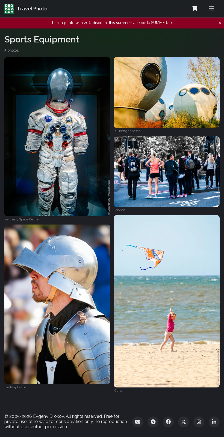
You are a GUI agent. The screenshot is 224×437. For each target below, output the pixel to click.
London (119, 210)
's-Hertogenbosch (127, 131)
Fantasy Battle (15, 387)
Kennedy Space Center (22, 219)
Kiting (118, 391)
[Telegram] (153, 421)
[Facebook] (168, 421)
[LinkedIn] (214, 421)
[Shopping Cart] (194, 9)
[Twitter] (183, 421)
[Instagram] (198, 421)
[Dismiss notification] (220, 23)
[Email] (137, 421)
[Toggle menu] (211, 8)
